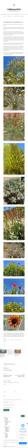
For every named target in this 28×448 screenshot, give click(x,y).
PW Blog (16, 16)
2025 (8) (6, 433)
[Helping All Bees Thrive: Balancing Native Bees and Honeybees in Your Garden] (17, 351)
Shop (22, 14)
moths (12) (6, 430)
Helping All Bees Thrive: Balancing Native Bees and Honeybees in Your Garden (17, 354)
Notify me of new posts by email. (8, 407)
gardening (6, 364)
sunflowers (14, 364)
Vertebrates (8, 16)
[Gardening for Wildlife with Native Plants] (10, 353)
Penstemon (9, 364)
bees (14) (6, 428)
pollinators (12, 364)
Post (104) (6, 419)
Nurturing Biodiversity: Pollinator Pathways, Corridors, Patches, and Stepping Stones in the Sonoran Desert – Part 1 (2, 355)
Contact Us (26, 14)
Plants (12, 16)
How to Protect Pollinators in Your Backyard (6, 14)
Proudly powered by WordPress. (11, 446)
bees (4, 364)
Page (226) (6, 418)
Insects (5, 16)
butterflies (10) (7, 431)
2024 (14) (6, 434)
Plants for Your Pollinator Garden (16, 14)
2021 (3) (6, 437)
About (18, 16)
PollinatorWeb (14, 9)
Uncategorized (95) (7, 421)
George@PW (5, 363)
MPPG (13, 363)
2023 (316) (6, 435)
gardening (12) (7, 429)
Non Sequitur (21, 16)
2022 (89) (6, 436)
